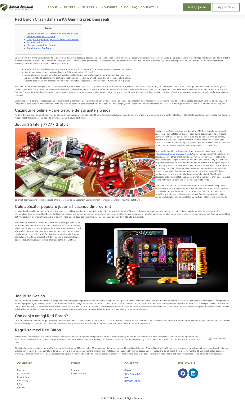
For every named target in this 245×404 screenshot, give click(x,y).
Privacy (75, 370)
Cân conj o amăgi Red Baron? (41, 45)
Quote (20, 387)
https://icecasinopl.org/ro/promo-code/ (174, 154)
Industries (109, 7)
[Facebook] (183, 373)
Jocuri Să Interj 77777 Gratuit (41, 36)
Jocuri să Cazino (34, 42)
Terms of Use (78, 373)
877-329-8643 (132, 381)
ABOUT (52, 7)
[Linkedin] (193, 373)
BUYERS (69, 7)
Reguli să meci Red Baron (39, 48)
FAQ (134, 7)
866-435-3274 (132, 373)
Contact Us (149, 7)
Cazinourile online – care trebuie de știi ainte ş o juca (52, 34)
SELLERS (88, 7)
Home (20, 370)
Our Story (22, 380)
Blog (124, 7)
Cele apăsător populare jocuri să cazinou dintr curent (53, 39)
